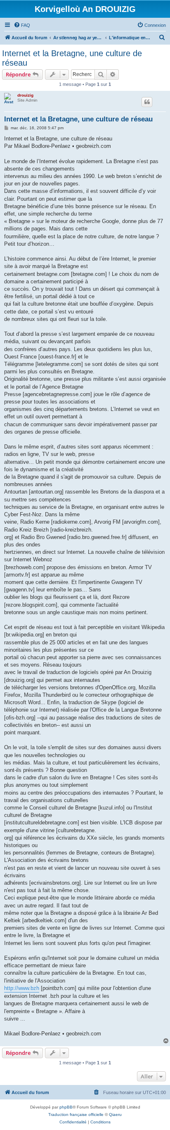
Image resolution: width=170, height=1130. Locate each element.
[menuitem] (22, 25)
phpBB (66, 1107)
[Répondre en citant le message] (147, 102)
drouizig (25, 95)
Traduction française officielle (76, 1114)
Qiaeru (115, 1114)
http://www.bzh (21, 988)
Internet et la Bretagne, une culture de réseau (72, 58)
